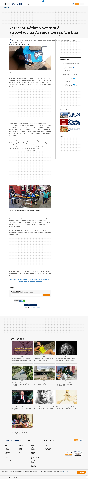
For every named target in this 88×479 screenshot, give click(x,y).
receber (46, 295)
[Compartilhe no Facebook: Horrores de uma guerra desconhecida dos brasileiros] (43, 380)
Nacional (6, 450)
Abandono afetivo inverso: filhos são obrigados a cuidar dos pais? (65, 359)
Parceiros (66, 1)
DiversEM (6, 453)
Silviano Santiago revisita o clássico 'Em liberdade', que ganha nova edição (44, 408)
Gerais (28, 4)
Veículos (33, 1)
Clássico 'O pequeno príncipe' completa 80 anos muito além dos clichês (66, 408)
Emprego (33, 452)
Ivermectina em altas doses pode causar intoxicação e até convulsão (22, 359)
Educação (7, 458)
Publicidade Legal (8, 460)
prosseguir (81, 472)
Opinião (32, 448)
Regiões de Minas (34, 447)
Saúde (6, 454)
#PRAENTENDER (34, 450)
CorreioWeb (47, 447)
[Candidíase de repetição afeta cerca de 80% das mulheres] (44, 348)
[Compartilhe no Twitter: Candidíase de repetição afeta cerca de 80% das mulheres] (44, 356)
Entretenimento (26, 1)
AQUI (76, 1)
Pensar (32, 462)
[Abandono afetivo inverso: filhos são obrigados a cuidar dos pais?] (66, 348)
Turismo (32, 454)
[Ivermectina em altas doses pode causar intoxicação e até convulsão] (22, 348)
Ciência (32, 456)
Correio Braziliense (48, 448)
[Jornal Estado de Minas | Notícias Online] (18, 4)
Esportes (33, 461)
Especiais (33, 449)
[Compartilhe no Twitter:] (22, 405)
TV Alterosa (59, 1)
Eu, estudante (47, 449)
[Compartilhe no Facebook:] (21, 405)
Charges (32, 453)
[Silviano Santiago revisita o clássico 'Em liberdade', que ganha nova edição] (44, 397)
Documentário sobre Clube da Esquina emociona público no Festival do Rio (65, 384)
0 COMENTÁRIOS (30, 305)
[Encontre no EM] (73, 4)
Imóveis (38, 1)
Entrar (82, 4)
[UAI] (43, 1)
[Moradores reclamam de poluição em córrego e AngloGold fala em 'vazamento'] (22, 373)
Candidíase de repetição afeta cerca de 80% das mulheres (44, 359)
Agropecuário (33, 466)
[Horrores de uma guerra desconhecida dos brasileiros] (44, 373)
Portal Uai (20, 447)
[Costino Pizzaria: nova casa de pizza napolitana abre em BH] (64, 129)
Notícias (13, 1)
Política (6, 448)
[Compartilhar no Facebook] (20, 301)
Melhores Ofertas (50, 1)
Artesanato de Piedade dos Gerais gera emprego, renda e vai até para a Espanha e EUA (22, 432)
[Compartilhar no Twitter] (22, 301)
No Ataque (33, 465)
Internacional (7, 452)
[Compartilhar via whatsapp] (24, 301)
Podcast (32, 463)
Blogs (19, 450)
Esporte (18, 1)
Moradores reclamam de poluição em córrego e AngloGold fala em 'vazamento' (22, 384)
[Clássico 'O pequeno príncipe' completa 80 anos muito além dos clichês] (66, 397)
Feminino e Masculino (35, 457)
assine (38, 307)
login (34, 307)
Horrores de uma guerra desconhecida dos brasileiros (42, 383)
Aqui (19, 452)
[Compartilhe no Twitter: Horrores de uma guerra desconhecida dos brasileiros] (44, 380)
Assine (77, 3)
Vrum (19, 453)
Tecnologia (33, 460)
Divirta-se (33, 469)
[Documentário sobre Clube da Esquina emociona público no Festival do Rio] (66, 373)
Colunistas (7, 456)
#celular (16, 288)
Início (5, 7)
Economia (7, 449)
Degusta (32, 458)
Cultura (6, 457)
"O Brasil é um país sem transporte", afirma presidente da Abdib (22, 408)
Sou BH (72, 1)
